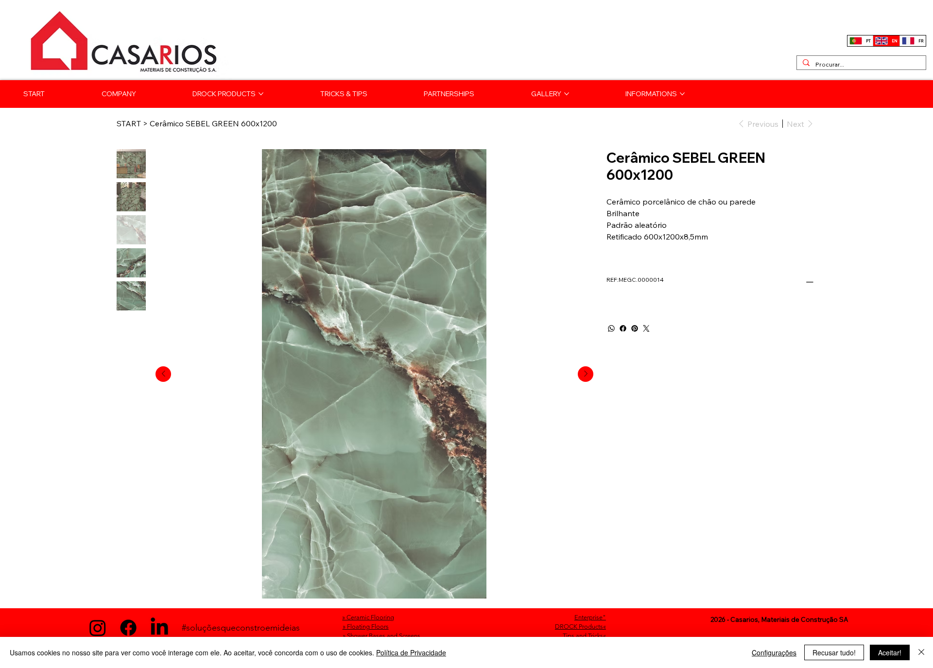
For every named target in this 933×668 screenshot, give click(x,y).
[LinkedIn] (159, 627)
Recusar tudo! (834, 652)
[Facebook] (623, 328)
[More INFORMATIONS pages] (682, 93)
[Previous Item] (163, 374)
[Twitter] (646, 328)
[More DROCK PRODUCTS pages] (261, 93)
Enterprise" (590, 617)
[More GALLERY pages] (566, 93)
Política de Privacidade (411, 652)
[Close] (921, 652)
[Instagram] (97, 627)
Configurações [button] (774, 652)
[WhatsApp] (611, 328)
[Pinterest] (634, 328)
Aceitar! (889, 652)
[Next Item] (585, 374)
